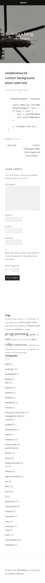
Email (8, 226)
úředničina (10, 429)
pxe (37, 335)
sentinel (7, 349)
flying (7, 379)
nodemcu (9, 439)
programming (16, 333)
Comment (10, 184)
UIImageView (31, 349)
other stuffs (10, 444)
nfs (13, 329)
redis (19, 340)
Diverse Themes (16, 573)
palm (7, 491)
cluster (7, 322)
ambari (14, 319)
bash (19, 319)
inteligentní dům (13, 416)
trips (7, 521)
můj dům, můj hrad (14, 412)
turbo (25, 349)
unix (37, 349)
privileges (27, 329)
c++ (25, 319)
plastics (9, 387)
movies (8, 407)
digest (12, 322)
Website (9, 238)
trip (17, 349)
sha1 (12, 349)
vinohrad (8, 353)
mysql (8, 434)
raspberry (14, 340)
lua (6, 481)
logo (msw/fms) (12, 476)
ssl (15, 349)
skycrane (11, 145)
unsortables (11, 539)
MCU (7, 486)
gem (11, 326)
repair (34, 339)
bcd (22, 319)
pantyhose (19, 329)
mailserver (8, 329)
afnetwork (8, 319)
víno (12, 353)
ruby (8, 344)
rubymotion (20, 344)
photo (8, 452)
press (7, 458)
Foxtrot (8, 419)
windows (17, 353)
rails (8, 339)
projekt (8, 424)
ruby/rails (10, 501)
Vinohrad (9, 544)
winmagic (24, 353)
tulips (20, 349)
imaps (25, 326)
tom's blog (22, 33)
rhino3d (9, 511)
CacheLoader (31, 319)
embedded (10, 374)
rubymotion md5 (33, 345)
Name (9, 215)
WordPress (22, 570)
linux (37, 325)
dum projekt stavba (28, 322)
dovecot (17, 322)
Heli (7, 382)
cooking (9, 369)
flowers (7, 326)
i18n (20, 326)
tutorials (9, 526)
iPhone (16, 139)
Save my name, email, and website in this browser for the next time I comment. (22, 256)
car (37, 319)
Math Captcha (12, 265)
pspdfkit (32, 334)
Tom (25, 89)
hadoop (16, 326)
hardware (10, 402)
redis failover (26, 340)
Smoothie (9, 516)
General (9, 392)
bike (7, 364)
